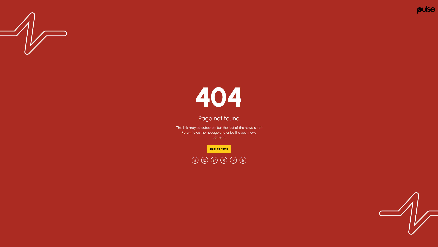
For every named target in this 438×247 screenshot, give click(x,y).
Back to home (219, 148)
